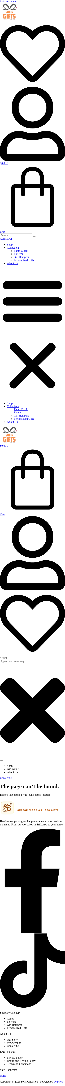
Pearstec (58, 1081)
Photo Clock (21, 250)
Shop (10, 244)
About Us (12, 263)
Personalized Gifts (24, 260)
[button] (32, 333)
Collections (13, 247)
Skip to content (8, 1)
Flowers (18, 253)
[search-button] (34, 236)
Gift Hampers (21, 257)
